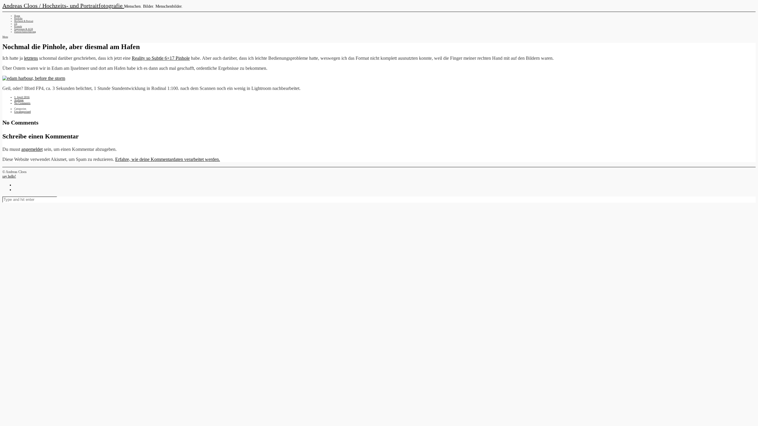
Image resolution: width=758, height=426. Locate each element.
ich (15, 23)
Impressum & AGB (23, 29)
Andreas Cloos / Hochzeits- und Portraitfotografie (63, 5)
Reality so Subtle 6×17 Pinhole (161, 58)
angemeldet (32, 149)
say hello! (9, 176)
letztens (31, 58)
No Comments (22, 103)
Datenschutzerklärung (25, 31)
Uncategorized (22, 111)
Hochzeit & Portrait (23, 21)
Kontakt (18, 26)
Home (17, 15)
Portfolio (18, 18)
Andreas (19, 100)
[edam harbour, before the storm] (33, 78)
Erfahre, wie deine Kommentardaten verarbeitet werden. (167, 159)
